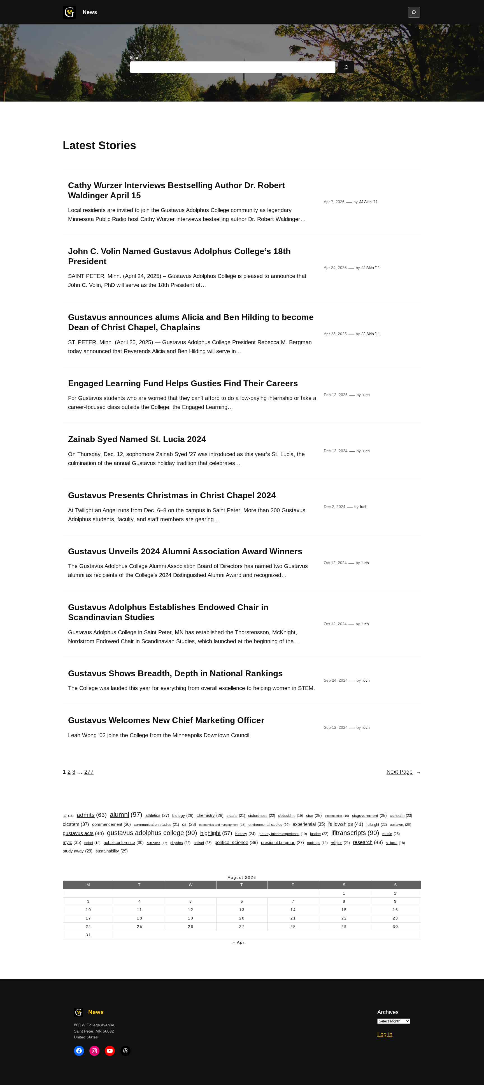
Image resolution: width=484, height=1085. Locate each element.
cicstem (76, 824)
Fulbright (376, 824)
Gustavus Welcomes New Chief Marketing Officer (166, 720)
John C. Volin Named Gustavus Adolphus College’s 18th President (179, 256)
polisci (202, 843)
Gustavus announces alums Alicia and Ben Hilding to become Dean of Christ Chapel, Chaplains (191, 322)
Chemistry (210, 815)
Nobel (92, 843)
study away (77, 851)
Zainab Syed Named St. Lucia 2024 (137, 439)
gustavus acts (83, 833)
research (368, 842)
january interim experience (283, 834)
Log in (384, 1034)
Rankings (317, 843)
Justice (319, 834)
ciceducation (337, 815)
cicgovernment (369, 815)
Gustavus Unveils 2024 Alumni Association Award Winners (185, 551)
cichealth (401, 815)
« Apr (239, 942)
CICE (314, 815)
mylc (72, 842)
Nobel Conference (124, 842)
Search (136, 57)
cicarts (236, 816)
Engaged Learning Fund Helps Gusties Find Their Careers (183, 383)
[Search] (346, 67)
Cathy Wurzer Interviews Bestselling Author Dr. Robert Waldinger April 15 (176, 190)
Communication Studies (156, 825)
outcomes (157, 843)
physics (180, 843)
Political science (236, 842)
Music (391, 834)
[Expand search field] (413, 12)
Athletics (157, 815)
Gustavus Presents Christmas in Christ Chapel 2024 (173, 495)
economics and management (222, 824)
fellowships (345, 824)
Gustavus (400, 825)
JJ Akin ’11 (368, 201)
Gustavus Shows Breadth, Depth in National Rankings (175, 673)
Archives (388, 1012)
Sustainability (112, 851)
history (245, 834)
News (90, 12)
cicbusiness (261, 815)
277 (89, 772)
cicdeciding (290, 816)
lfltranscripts (355, 832)
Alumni (126, 814)
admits (92, 815)
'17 (68, 815)
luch (366, 394)
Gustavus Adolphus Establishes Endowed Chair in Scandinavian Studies (168, 612)
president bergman (282, 842)
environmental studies (269, 825)
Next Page (404, 772)
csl (189, 824)
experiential (309, 824)
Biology (183, 815)
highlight (216, 833)
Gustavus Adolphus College (152, 832)
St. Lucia (395, 843)
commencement (111, 824)
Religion (340, 843)
